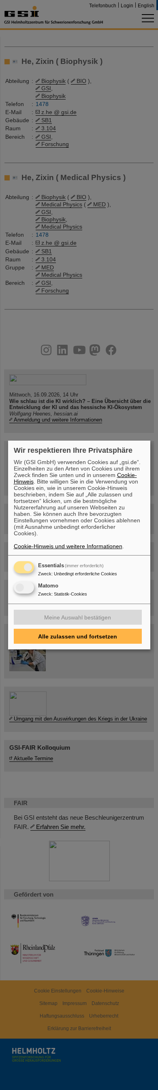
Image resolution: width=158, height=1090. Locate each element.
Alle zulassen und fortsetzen (77, 636)
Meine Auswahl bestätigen (77, 617)
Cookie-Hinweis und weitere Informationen (68, 546)
